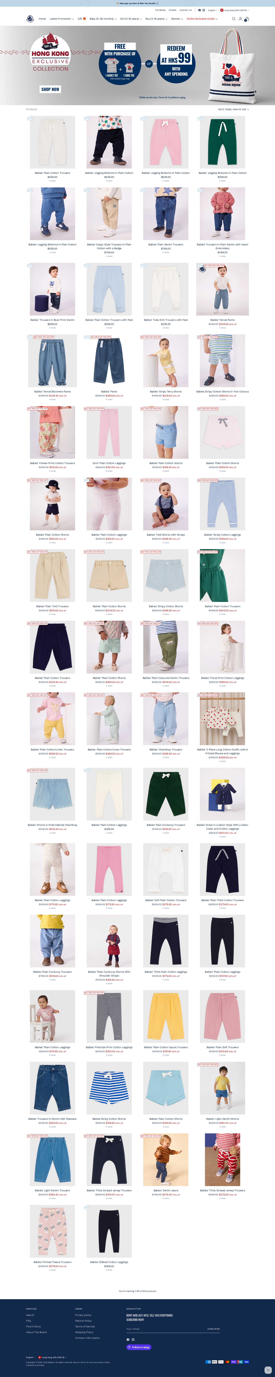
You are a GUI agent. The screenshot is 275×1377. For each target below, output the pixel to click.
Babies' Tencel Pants (222, 319)
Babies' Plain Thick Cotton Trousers (222, 900)
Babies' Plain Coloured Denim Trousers (166, 677)
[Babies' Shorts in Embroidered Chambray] (52, 794)
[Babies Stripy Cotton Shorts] (109, 1088)
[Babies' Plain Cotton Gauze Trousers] (165, 1016)
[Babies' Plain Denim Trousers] (165, 213)
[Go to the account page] (240, 19)
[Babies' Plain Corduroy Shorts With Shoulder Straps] (109, 941)
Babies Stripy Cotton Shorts (109, 1118)
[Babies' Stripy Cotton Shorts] (165, 575)
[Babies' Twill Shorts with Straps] (165, 504)
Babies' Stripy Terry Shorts (166, 391)
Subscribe (214, 1329)
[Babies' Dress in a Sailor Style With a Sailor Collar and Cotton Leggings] (222, 794)
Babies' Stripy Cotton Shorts (166, 606)
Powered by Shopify (35, 1365)
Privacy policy (83, 1315)
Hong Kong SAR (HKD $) (235, 10)
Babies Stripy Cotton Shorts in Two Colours (222, 391)
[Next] (193, 3)
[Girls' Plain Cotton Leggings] (109, 432)
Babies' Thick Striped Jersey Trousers (109, 1190)
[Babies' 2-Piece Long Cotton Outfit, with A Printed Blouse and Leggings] (222, 718)
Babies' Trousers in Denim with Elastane (52, 1118)
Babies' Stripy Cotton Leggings (222, 534)
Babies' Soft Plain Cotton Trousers (165, 900)
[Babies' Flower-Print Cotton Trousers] (52, 432)
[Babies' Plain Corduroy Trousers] (165, 794)
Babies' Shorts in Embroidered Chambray (52, 824)
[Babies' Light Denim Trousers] (52, 1159)
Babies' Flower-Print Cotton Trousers (52, 463)
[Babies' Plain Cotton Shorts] (165, 432)
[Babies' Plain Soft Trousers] (222, 1016)
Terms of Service (85, 1326)
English (211, 10)
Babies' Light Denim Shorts (222, 1118)
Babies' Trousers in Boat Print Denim (52, 319)
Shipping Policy (84, 1332)
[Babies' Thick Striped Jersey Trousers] (109, 1159)
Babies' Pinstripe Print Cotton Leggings (109, 1047)
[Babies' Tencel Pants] (222, 289)
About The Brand (36, 1332)
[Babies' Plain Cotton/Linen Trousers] (52, 718)
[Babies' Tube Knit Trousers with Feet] (165, 289)
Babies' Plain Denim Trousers (165, 244)
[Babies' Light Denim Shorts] (222, 1088)
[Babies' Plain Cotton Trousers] (52, 142)
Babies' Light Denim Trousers (52, 1190)
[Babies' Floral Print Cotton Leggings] (222, 647)
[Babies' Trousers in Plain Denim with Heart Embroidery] (222, 213)
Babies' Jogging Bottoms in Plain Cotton (109, 172)
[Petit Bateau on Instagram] (203, 10)
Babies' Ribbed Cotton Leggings (109, 1262)
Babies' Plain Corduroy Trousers (166, 824)
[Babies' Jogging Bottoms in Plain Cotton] (109, 142)
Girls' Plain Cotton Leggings (109, 463)
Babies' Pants (109, 391)
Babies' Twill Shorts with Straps (166, 534)
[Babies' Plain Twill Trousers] (52, 575)
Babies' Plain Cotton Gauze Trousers (166, 1047)
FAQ (28, 1320)
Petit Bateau (48, 1362)
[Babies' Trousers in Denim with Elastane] (52, 1088)
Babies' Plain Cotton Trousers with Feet (109, 319)
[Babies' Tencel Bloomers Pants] (52, 360)
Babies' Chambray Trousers (166, 749)
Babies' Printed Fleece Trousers (52, 1262)
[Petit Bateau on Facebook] (199, 10)
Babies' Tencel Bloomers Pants (52, 391)
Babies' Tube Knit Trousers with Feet (166, 319)
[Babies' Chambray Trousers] (165, 718)
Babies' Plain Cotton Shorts (165, 463)
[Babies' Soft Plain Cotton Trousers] (165, 869)
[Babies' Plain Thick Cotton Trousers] (222, 869)
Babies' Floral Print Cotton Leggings (222, 677)
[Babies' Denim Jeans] (165, 1159)
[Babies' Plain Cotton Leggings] (109, 504)
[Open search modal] (234, 19)
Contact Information (87, 1337)
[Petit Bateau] (30, 19)
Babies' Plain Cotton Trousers (52, 172)
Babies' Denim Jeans (166, 1190)
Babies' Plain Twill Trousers (52, 606)
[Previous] (81, 3)
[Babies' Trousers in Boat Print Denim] (52, 289)
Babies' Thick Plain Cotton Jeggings (166, 971)
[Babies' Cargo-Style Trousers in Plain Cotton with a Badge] (109, 213)
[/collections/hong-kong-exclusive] (137, 65)
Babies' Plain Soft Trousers (223, 1047)
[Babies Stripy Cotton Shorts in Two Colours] (222, 360)
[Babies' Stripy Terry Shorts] (165, 360)
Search (30, 1315)
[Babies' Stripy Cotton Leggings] (222, 504)
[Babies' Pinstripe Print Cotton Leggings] (109, 1016)
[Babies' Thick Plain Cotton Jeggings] (165, 941)
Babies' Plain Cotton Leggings (109, 534)
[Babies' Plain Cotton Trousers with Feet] (109, 289)
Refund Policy (83, 1320)
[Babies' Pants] (109, 360)
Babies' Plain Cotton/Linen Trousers (52, 749)
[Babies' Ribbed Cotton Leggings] (109, 1231)
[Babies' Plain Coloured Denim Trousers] (165, 647)
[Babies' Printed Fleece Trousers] (52, 1231)
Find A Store (33, 1326)
